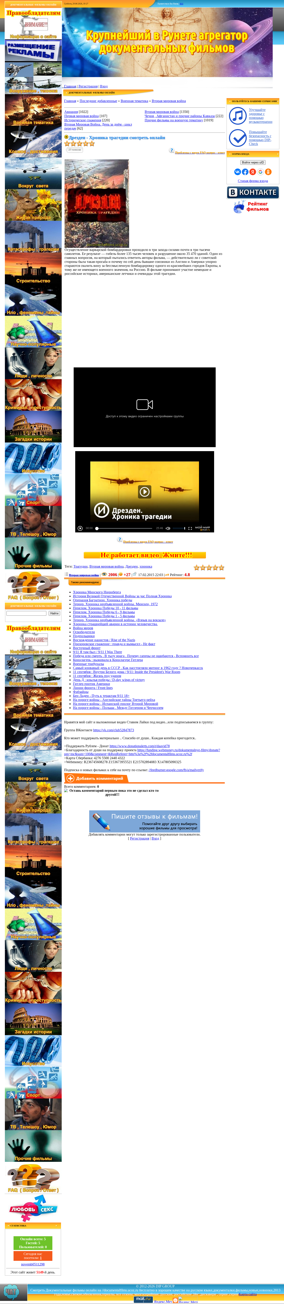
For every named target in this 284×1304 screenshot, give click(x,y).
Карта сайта (248, 1294)
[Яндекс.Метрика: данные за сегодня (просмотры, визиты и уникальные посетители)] (188, 1299)
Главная (70, 86)
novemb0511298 (33, 1264)
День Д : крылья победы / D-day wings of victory (109, 680)
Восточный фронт (87, 648)
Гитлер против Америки (91, 684)
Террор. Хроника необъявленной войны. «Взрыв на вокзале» (119, 620)
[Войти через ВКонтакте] (237, 172)
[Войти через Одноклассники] (268, 172)
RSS (181, 4)
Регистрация (88, 86)
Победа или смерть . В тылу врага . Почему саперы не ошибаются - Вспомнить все (136, 656)
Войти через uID (253, 162)
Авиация (71, 112)
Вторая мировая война (169, 101)
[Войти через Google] (260, 171)
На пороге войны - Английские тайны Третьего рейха (114, 700)
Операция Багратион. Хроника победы (102, 600)
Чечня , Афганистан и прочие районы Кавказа (180, 116)
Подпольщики (84, 636)
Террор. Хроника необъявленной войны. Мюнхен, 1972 (115, 604)
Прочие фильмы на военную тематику (174, 120)
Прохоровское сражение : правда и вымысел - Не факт (114, 644)
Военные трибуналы (88, 664)
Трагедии (80, 566)
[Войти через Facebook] (245, 172)
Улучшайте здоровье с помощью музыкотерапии (260, 116)
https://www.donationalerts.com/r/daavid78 (140, 746)
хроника (146, 566)
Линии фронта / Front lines (93, 688)
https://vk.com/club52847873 (113, 730)
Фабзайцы (81, 692)
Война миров (83, 628)
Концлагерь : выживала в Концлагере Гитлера (108, 660)
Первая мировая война (81, 116)
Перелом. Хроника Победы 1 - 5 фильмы (104, 616)
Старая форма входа (253, 181)
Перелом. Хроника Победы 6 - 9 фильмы (104, 612)
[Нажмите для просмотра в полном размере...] (97, 246)
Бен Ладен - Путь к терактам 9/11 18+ (101, 696)
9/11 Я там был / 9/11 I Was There (97, 652)
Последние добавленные (98, 101)
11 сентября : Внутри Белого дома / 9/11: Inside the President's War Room (126, 672)
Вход (104, 86)
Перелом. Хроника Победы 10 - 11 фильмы (105, 608)
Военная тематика (134, 101)
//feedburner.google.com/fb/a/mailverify (176, 770)
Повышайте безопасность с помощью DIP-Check (260, 138)
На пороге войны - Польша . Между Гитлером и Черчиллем (118, 708)
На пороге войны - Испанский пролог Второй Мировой (115, 704)
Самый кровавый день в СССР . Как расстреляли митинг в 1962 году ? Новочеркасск (138, 668)
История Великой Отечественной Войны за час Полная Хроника (122, 596)
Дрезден (131, 566)
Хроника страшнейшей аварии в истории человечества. (115, 624)
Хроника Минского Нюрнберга (97, 592)
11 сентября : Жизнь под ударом (97, 676)
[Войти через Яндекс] (252, 172)
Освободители (84, 632)
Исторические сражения (82, 120)
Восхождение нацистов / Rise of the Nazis (104, 640)
